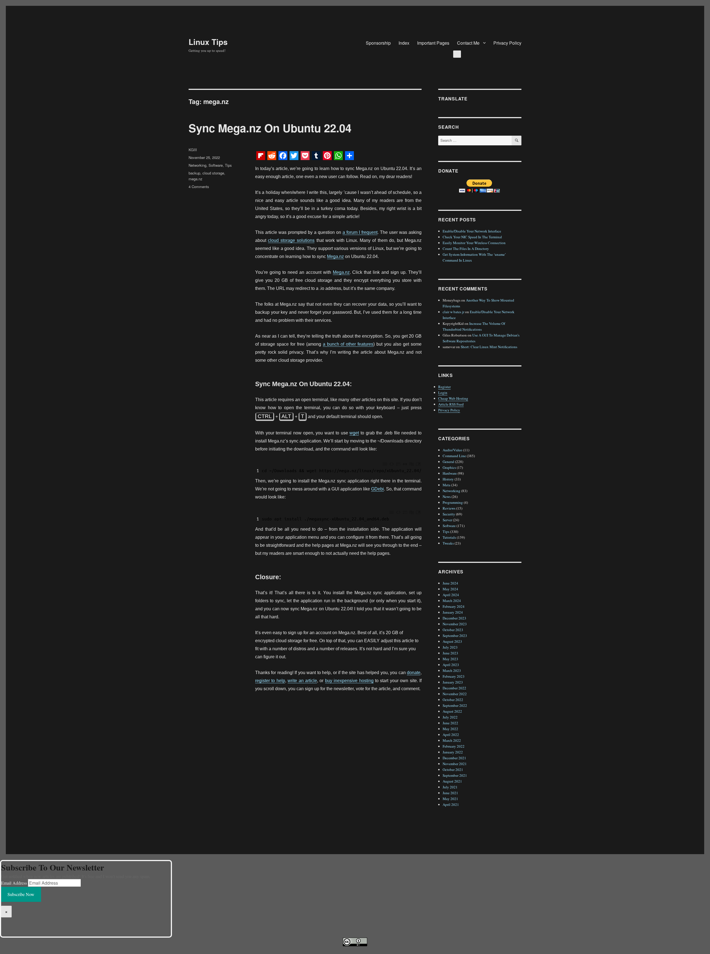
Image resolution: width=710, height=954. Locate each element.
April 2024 (451, 594)
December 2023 (454, 618)
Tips (228, 165)
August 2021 (452, 781)
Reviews (449, 508)
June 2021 (450, 792)
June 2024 (450, 583)
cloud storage (213, 173)
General (448, 461)
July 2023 (450, 647)
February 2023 (454, 676)
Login (442, 392)
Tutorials (449, 537)
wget (354, 433)
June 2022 (450, 722)
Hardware (450, 473)
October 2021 (453, 769)
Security (449, 514)
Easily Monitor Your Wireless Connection (474, 242)
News (447, 496)
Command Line (454, 455)
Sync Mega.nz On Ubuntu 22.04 (270, 128)
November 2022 (455, 693)
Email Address (14, 883)
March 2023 (452, 670)
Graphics (449, 467)
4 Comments (199, 186)
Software (216, 165)
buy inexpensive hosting (349, 680)
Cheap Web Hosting (453, 398)
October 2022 (453, 699)
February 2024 (454, 606)
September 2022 (455, 705)
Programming (453, 502)
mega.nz (195, 178)
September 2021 (455, 775)
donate (413, 672)
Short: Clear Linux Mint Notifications (489, 346)
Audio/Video (452, 449)
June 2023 (450, 653)
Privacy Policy (507, 43)
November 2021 (455, 763)
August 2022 (452, 711)
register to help (270, 680)
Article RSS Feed (451, 404)
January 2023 (453, 682)
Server (447, 519)
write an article (302, 680)
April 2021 (451, 804)
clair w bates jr (453, 311)
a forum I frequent (360, 232)
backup (194, 173)
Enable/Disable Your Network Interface (472, 231)
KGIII (193, 149)
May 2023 (450, 658)
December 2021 (454, 757)
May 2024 (450, 588)
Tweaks (448, 543)
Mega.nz (335, 256)
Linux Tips (208, 41)
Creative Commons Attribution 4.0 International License (380, 950)
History (448, 479)
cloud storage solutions (291, 240)
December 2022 (454, 687)
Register (444, 386)
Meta (446, 484)
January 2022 (453, 752)
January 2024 (453, 612)
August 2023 (452, 641)
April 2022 (451, 734)
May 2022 (450, 728)
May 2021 (450, 798)
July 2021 (450, 787)
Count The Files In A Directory (466, 248)
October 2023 (453, 629)
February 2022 (454, 746)
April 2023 (451, 664)
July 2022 (450, 717)
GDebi (377, 489)
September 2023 (455, 635)
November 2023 (455, 623)
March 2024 (452, 600)
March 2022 (452, 740)
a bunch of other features (348, 344)
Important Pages (433, 43)
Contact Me (468, 43)
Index (404, 43)
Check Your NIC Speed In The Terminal (472, 236)
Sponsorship (378, 43)
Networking (197, 165)
